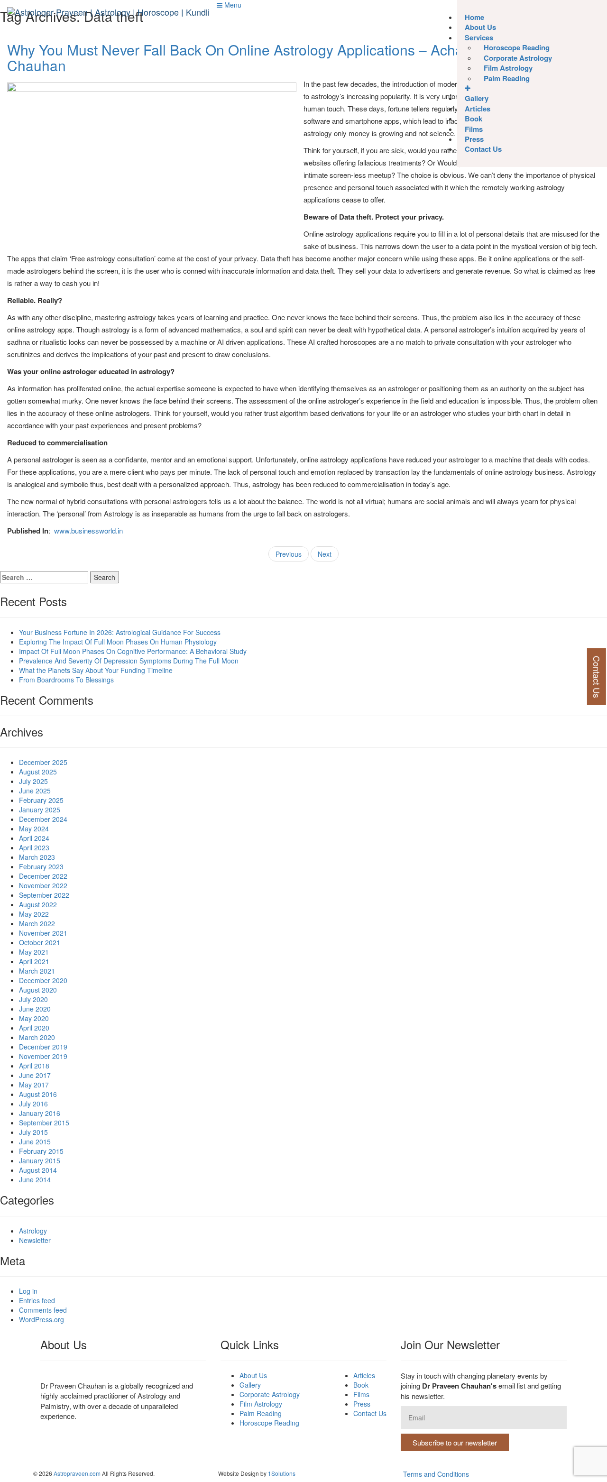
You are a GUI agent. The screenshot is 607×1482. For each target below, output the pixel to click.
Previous (289, 554)
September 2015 (44, 1122)
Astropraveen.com (77, 1473)
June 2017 (35, 1075)
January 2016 (39, 1113)
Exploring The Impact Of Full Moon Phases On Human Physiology (118, 641)
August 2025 (38, 771)
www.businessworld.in (88, 530)
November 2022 (43, 885)
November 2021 (43, 933)
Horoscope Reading (269, 1422)
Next (324, 554)
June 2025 (35, 790)
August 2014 (38, 1170)
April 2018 (34, 1065)
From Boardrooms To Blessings (66, 679)
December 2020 (43, 980)
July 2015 (33, 1132)
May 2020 (34, 1018)
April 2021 (34, 961)
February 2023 (41, 866)
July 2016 (33, 1103)
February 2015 (41, 1151)
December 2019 (43, 1046)
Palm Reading (507, 78)
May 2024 (34, 828)
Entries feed (37, 1300)
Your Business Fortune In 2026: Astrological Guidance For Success (120, 632)
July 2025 (33, 781)
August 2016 (38, 1094)
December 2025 (43, 762)
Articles (364, 1375)
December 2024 (43, 819)
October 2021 (39, 942)
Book (360, 1385)
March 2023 (37, 857)
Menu (231, 4)
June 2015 (35, 1141)
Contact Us (483, 149)
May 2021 (34, 952)
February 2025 (41, 800)
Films (361, 1394)
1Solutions (281, 1473)
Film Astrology (260, 1403)
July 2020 (33, 999)
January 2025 (39, 809)
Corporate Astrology (269, 1394)
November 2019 (43, 1056)
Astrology (33, 1230)
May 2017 (34, 1084)
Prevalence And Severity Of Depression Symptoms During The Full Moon (129, 660)
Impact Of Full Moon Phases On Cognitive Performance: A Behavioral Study (133, 651)
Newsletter (35, 1240)
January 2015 (39, 1160)
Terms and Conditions (436, 1474)
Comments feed (43, 1310)
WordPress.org (41, 1319)
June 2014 (35, 1179)
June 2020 (35, 1008)
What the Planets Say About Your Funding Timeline (96, 670)
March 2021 (37, 971)
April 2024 (34, 838)
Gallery (250, 1385)
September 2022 (44, 895)
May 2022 (34, 914)
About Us (253, 1375)
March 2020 (37, 1037)
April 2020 (34, 1027)
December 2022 (43, 876)
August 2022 (38, 904)
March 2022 (37, 923)
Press (361, 1403)
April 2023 (34, 847)
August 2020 (38, 989)
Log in (28, 1291)
